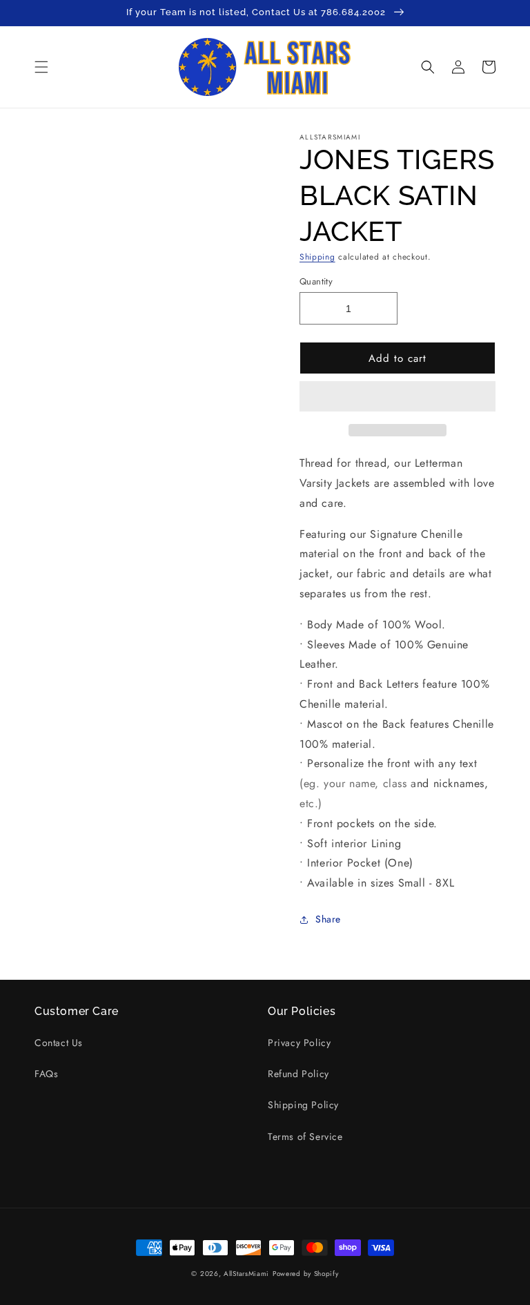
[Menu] (41, 67)
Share (328, 919)
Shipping (317, 257)
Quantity (316, 281)
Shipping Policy (303, 1105)
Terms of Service (305, 1136)
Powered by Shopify (306, 1273)
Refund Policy (298, 1074)
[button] (397, 397)
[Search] (428, 67)
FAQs (46, 1074)
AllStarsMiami (246, 1273)
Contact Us (59, 1043)
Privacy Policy (299, 1043)
